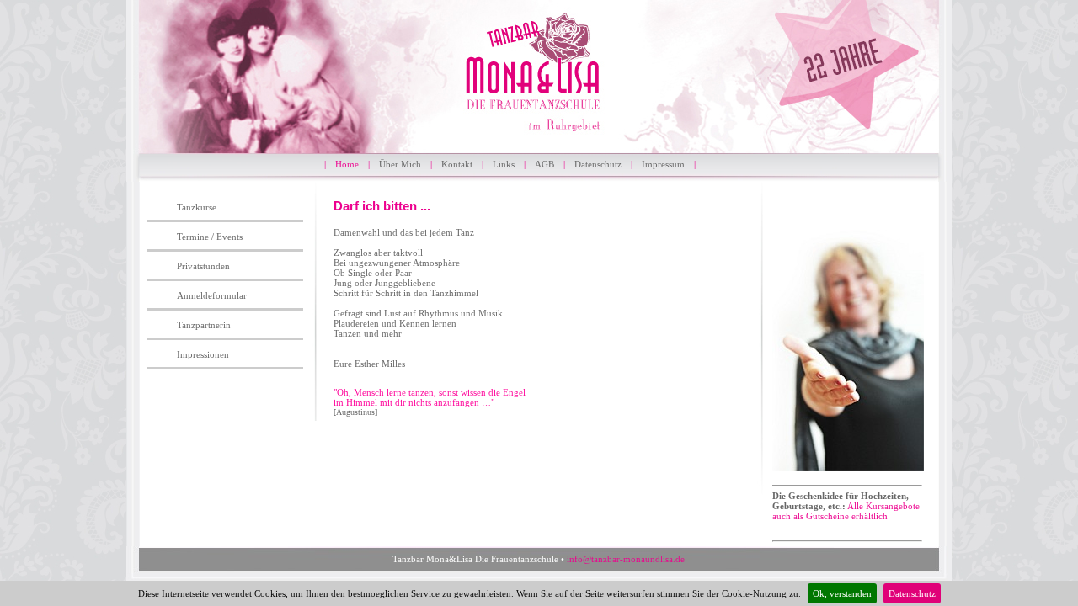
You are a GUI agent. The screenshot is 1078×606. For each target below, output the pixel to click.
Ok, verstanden (842, 593)
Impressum (663, 164)
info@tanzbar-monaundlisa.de (626, 559)
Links (504, 164)
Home (347, 164)
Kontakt (456, 164)
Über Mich (400, 164)
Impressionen (203, 354)
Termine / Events (210, 236)
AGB (544, 164)
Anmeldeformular (212, 295)
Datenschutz (912, 593)
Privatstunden (203, 266)
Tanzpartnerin (204, 325)
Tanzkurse (196, 207)
